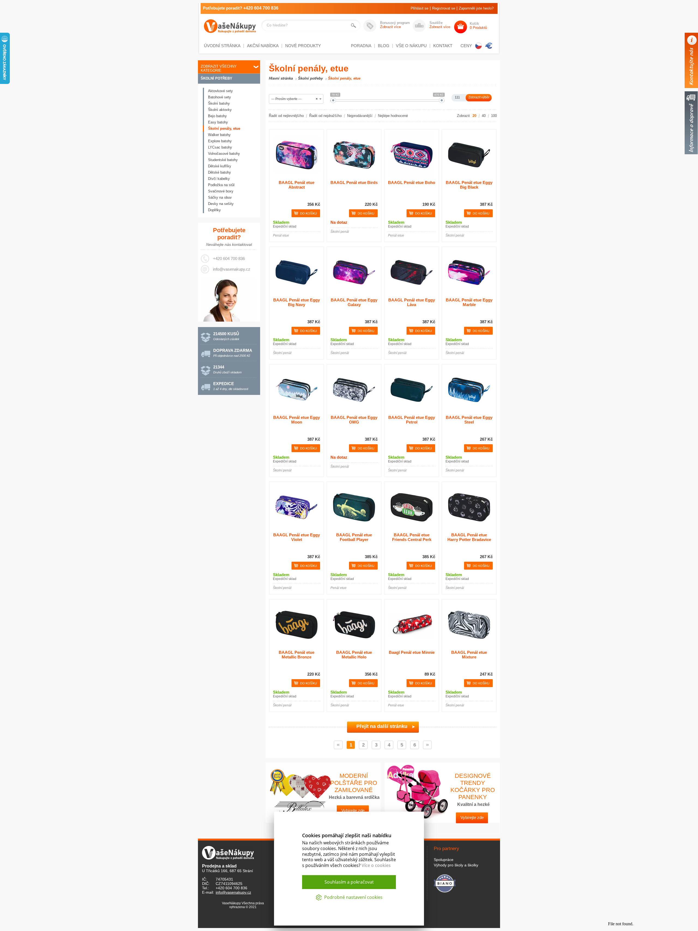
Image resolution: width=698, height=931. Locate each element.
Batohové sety (219, 97)
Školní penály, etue (224, 128)
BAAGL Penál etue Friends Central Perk (411, 537)
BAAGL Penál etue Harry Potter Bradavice (469, 537)
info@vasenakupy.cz (231, 269)
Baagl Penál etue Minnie (412, 652)
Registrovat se (443, 8)
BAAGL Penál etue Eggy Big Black (469, 184)
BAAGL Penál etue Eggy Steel (469, 419)
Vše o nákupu (411, 45)
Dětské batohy (219, 172)
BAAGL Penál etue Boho (411, 182)
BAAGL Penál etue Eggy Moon (296, 419)
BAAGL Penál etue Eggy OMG (354, 419)
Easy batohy (218, 122)
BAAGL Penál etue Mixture (469, 654)
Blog (383, 45)
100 (494, 116)
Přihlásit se (419, 8)
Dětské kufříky (219, 166)
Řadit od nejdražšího (325, 116)
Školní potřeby (216, 78)
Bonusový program (395, 25)
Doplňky (214, 210)
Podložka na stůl (221, 185)
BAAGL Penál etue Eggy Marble (469, 302)
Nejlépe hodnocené (393, 116)
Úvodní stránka (222, 45)
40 (484, 116)
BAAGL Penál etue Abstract (296, 184)
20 (474, 116)
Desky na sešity (221, 204)
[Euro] (489, 46)
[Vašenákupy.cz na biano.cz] (445, 882)
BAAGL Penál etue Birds (354, 182)
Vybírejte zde (472, 817)
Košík (478, 26)
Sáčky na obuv (220, 197)
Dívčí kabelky (219, 179)
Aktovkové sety (220, 91)
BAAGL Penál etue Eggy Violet (296, 537)
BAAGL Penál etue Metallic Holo (354, 654)
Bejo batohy (217, 116)
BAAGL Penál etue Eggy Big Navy (296, 302)
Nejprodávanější (359, 116)
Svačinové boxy (220, 191)
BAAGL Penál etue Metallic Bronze (296, 654)
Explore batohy (220, 141)
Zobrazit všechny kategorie (219, 68)
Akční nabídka (263, 45)
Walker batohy (219, 135)
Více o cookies (376, 865)
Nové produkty (303, 45)
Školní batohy (219, 103)
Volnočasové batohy (224, 154)
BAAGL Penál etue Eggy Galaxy (354, 302)
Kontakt (442, 45)
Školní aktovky (220, 110)
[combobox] (296, 99)
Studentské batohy (223, 160)
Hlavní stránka (281, 78)
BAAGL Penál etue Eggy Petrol (411, 419)
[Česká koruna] (478, 46)
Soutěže (439, 25)
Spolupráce (443, 859)
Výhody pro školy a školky (456, 865)
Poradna (361, 45)
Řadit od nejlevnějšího (286, 116)
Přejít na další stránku (381, 726)
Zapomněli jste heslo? (476, 8)
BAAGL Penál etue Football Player (354, 537)
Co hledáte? (277, 25)
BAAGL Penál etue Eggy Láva (411, 302)
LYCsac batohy (220, 147)
